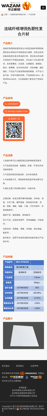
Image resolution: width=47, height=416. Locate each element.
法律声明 (34, 366)
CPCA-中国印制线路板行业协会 (23, 396)
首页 (6, 14)
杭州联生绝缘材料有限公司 (23, 393)
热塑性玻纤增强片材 (18, 14)
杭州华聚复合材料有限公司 (23, 390)
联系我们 (20, 366)
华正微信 (6, 366)
